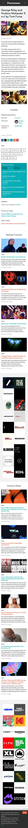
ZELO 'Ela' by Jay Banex (8, 176)
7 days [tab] (4, 168)
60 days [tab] (17, 168)
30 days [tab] (10, 168)
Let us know (17, 204)
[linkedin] (11, 140)
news (2, 505)
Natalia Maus (21, 122)
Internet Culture (16, 154)
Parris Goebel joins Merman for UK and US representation (13, 613)
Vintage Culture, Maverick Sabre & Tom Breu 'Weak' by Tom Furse (13, 357)
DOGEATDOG (18, 126)
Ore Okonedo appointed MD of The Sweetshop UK (12, 647)
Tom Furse (17, 118)
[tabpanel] (14, 183)
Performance (16, 150)
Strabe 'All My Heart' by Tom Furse (13, 257)
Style (4, 158)
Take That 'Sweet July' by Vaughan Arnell (13, 171)
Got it (24, 812)
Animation (6, 150)
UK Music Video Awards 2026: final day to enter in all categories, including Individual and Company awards (13, 681)
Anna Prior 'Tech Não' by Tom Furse (13, 324)
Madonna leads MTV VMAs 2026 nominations (11, 544)
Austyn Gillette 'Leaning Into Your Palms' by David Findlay (12, 215)
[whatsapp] (8, 140)
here (2, 825)
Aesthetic (5, 154)
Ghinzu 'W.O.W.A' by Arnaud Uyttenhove (13, 187)
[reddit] (14, 140)
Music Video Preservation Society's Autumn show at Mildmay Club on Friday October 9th (14, 509)
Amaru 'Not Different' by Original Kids (13, 224)
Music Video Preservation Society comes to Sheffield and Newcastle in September (12, 578)
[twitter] (5, 140)
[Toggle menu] (3, 3)
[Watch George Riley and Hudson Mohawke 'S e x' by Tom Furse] (14, 28)
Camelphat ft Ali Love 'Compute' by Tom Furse (13, 290)
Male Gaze (12, 158)
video (2, 254)
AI (23, 150)
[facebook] (2, 140)
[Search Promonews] (25, 3)
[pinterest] (17, 140)
